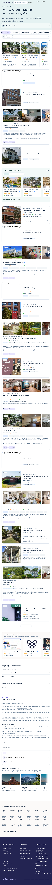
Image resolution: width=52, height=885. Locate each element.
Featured (6, 173)
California (12, 173)
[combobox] (21, 2)
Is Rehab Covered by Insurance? (10, 867)
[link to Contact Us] (35, 874)
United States (9, 6)
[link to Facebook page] (50, 874)
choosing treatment (22, 708)
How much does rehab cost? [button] (9, 672)
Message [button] (12, 142)
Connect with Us (39, 871)
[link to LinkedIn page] (38, 874)
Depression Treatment (41, 848)
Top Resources (6, 861)
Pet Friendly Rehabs (24, 856)
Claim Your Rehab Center (40, 863)
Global (22, 173)
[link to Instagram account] (47, 874)
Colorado (24, 787)
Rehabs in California (7, 848)
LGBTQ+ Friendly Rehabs (25, 853)
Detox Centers (23, 848)
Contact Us (37, 868)
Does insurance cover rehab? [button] (9, 669)
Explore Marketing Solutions (41, 865)
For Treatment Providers (41, 861)
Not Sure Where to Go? (8, 844)
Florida (17, 173)
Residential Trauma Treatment (42, 855)
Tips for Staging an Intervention (10, 868)
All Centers (4, 6)
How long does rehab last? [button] (8, 676)
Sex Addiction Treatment (41, 856)
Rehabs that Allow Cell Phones (26, 858)
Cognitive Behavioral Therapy (26, 850)
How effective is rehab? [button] (8, 680)
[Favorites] (49, 2)
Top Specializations (41, 844)
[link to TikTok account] (44, 874)
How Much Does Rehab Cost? (9, 870)
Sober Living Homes (24, 851)
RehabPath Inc (27, 879)
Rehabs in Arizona (7, 853)
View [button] (4, 142)
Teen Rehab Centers (40, 851)
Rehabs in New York (7, 850)
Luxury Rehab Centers (24, 846)
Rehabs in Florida (6, 846)
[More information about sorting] (49, 40)
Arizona (4, 787)
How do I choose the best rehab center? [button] (12, 683)
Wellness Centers (23, 855)
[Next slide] (47, 54)
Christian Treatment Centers (42, 858)
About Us (37, 867)
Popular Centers (23, 844)
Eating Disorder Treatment (41, 846)
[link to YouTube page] (41, 874)
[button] (10, 40)
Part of (10, 127)
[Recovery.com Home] (7, 2)
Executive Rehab (39, 850)
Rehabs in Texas (6, 851)
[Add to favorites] (19, 71)
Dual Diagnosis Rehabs (41, 853)
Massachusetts (16, 6)
